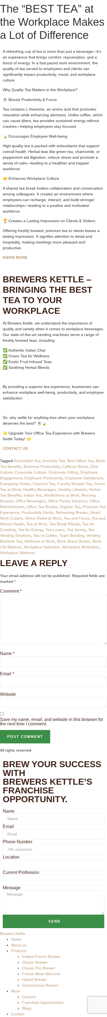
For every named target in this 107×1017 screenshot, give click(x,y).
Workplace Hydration (42, 547)
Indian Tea (33, 495)
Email (7, 674)
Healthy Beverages (39, 489)
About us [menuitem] (18, 945)
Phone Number (17, 842)
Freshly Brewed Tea (74, 484)
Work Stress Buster (73, 541)
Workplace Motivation (80, 547)
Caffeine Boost (75, 466)
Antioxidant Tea (27, 461)
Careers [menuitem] (29, 997)
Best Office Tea (80, 461)
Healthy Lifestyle (72, 489)
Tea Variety (76, 530)
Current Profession (21, 872)
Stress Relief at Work (43, 518)
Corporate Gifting (63, 472)
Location (11, 857)
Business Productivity (42, 466)
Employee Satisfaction (84, 478)
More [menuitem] (15, 991)
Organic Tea (70, 507)
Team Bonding (71, 535)
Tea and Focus (76, 518)
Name (7, 653)
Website (8, 694)
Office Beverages (31, 501)
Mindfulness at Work (61, 495)
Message (12, 888)
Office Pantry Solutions (67, 501)
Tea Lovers (55, 530)
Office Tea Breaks (42, 507)
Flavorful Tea (44, 484)
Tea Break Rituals (64, 524)
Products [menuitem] (18, 951)
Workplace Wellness (17, 552)
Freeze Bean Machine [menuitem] (41, 974)
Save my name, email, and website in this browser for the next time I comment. (51, 721)
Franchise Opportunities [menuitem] (43, 1002)
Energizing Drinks (15, 484)
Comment (11, 591)
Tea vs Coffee (45, 535)
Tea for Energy (30, 530)
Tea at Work (36, 524)
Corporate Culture (30, 472)
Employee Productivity (43, 478)
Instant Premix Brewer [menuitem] (41, 956)
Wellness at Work (39, 541)
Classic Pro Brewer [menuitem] (38, 968)
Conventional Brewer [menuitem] (40, 985)
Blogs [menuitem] (27, 1008)
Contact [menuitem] (17, 1014)
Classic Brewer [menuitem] (35, 962)
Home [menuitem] (16, 939)
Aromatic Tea (53, 461)
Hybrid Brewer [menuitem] (34, 979)
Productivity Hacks (38, 512)
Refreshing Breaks (72, 512)
